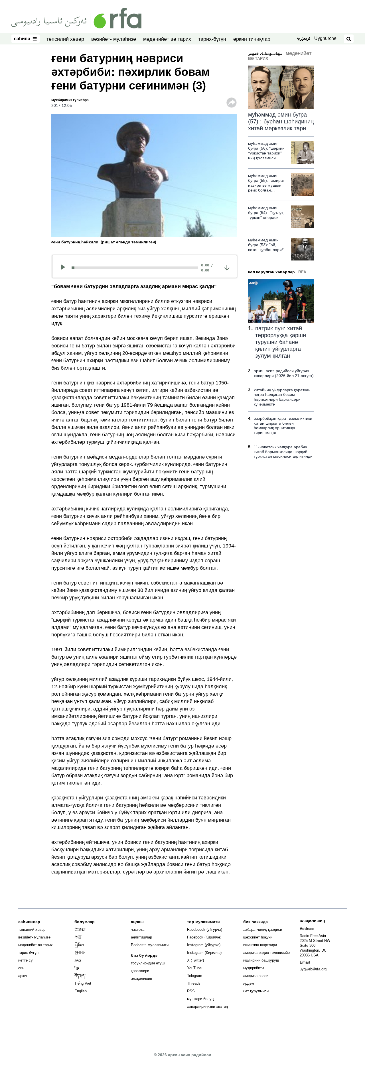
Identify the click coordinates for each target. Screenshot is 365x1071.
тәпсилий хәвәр (65, 39)
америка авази (255, 976)
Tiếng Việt (82, 983)
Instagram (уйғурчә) (203, 945)
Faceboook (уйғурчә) (204, 929)
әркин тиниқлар (251, 39)
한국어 (80, 952)
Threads (193, 983)
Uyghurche (325, 38)
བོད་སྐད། (80, 976)
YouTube (194, 968)
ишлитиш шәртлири (260, 945)
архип (23, 976)
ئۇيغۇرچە (303, 39)
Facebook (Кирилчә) (204, 937)
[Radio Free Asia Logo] (76, 18)
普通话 (80, 929)
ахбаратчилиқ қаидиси (262, 929)
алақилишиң (141, 978)
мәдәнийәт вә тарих (167, 39)
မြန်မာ (79, 945)
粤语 (78, 937)
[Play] (65, 268)
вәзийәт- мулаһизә (113, 39)
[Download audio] (227, 267)
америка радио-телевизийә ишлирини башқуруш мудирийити (266, 960)
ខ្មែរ (76, 968)
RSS (191, 991)
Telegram (194, 976)
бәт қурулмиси (256, 991)
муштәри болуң (200, 999)
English (80, 991)
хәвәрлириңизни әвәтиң (207, 1006)
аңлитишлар (141, 937)
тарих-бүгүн (212, 39)
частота (137, 929)
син (21, 968)
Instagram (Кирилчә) (204, 952)
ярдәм (248, 983)
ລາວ (77, 960)
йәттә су (25, 960)
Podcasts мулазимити (150, 945)
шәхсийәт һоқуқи (257, 937)
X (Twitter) (195, 960)
